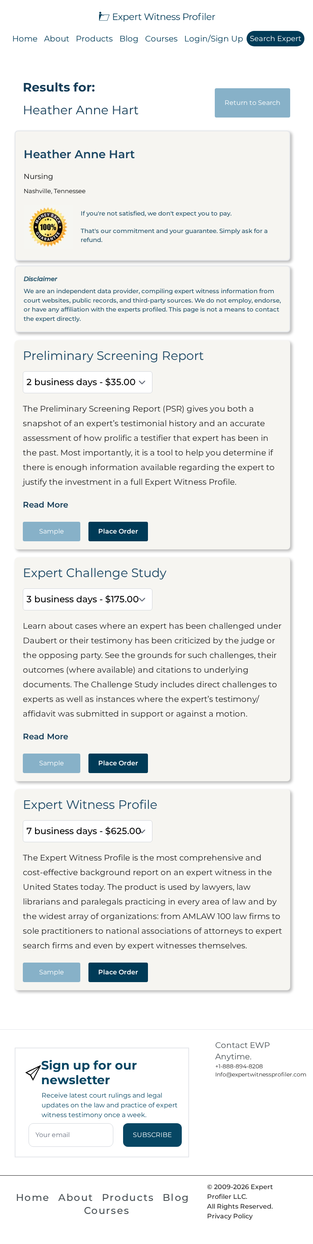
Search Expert (275, 38)
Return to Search (252, 103)
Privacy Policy (230, 1216)
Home (24, 39)
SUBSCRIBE (152, 1135)
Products (94, 39)
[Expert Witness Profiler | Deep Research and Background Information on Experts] (156, 16)
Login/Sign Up (213, 39)
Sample (51, 531)
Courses (161, 39)
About (56, 39)
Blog (129, 39)
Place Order (118, 531)
